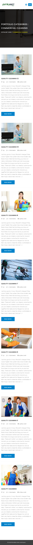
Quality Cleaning (9, 489)
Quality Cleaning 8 (9, 215)
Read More (8, 114)
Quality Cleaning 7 (9, 284)
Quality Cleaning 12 (10, 78)
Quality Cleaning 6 (9, 352)
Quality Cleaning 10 (10, 147)
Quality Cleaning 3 (9, 420)
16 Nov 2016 (22, 492)
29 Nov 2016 (22, 82)
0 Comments (12, 82)
